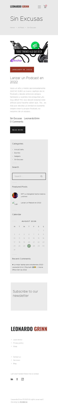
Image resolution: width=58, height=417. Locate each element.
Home (12, 27)
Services (16, 360)
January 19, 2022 (22, 70)
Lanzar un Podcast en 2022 (27, 80)
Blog (14, 364)
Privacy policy (18, 343)
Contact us (17, 357)
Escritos (17, 153)
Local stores (17, 340)
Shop (15, 346)
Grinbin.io (23, 402)
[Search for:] (29, 176)
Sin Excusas (16, 118)
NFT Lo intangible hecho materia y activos (33, 195)
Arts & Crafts (19, 149)
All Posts (21, 27)
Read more (17, 130)
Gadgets (17, 156)
